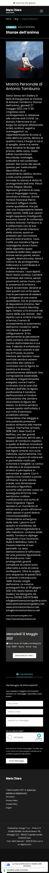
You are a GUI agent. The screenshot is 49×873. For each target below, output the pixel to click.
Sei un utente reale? (15, 731)
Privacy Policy (12, 800)
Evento (11, 27)
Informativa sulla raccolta (15, 870)
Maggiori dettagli (24, 655)
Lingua (9, 807)
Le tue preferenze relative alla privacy (27, 864)
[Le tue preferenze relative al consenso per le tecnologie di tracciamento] (4, 870)
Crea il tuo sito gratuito (25, 3)
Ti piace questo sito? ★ (21, 791)
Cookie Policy (11, 804)
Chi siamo (10, 797)
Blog (16, 19)
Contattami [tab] (26, 674)
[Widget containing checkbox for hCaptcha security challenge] (25, 737)
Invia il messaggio (16, 761)
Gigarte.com (25, 844)
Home (8, 19)
